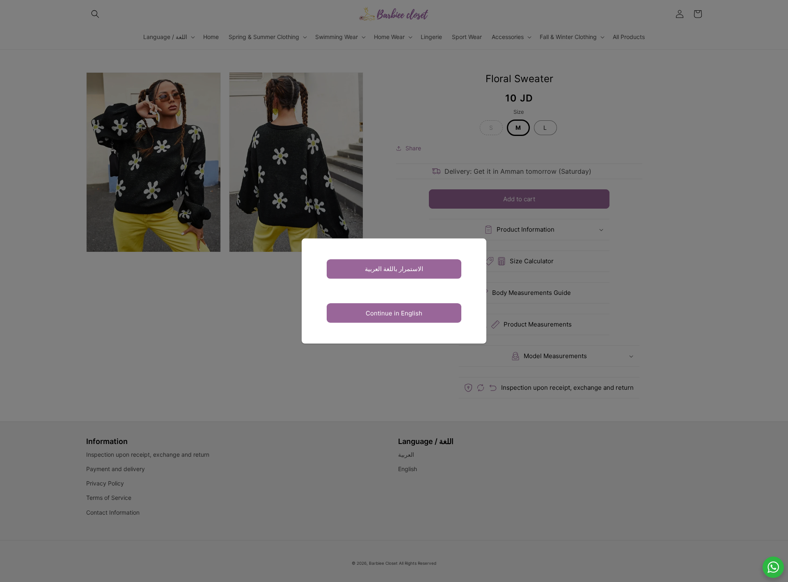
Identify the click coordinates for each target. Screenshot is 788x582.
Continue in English (394, 313)
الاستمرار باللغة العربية (394, 269)
